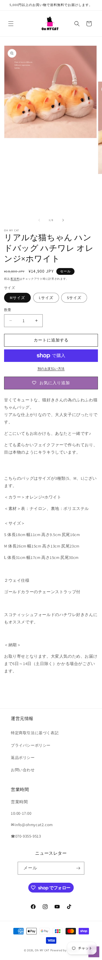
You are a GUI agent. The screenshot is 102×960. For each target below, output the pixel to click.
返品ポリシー (23, 757)
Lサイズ (46, 297)
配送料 (15, 279)
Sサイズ (74, 297)
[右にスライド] (63, 220)
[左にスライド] (39, 220)
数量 (7, 309)
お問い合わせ (23, 769)
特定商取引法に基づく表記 (34, 732)
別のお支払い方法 (51, 369)
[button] (11, 24)
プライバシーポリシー (31, 745)
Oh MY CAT (42, 950)
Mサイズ (17, 297)
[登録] (78, 868)
